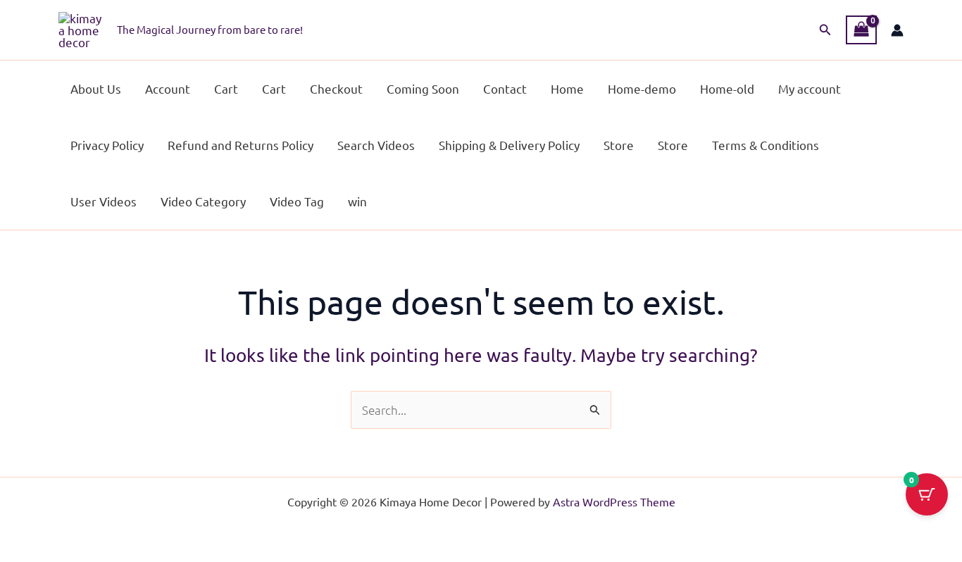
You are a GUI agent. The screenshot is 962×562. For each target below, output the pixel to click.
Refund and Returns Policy (240, 144)
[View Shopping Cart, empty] (861, 30)
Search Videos (376, 144)
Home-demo (642, 88)
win (357, 201)
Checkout (336, 88)
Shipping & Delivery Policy (509, 144)
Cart (226, 88)
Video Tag (297, 201)
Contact (505, 88)
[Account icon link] (897, 30)
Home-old (727, 88)
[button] (825, 30)
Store (619, 144)
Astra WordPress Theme (614, 501)
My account (809, 88)
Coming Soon (423, 88)
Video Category (203, 201)
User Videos (103, 201)
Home (567, 88)
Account (167, 88)
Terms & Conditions (765, 144)
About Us (95, 88)
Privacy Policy (107, 144)
